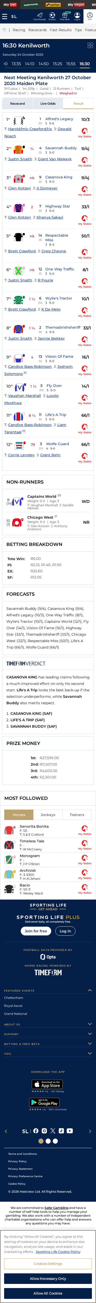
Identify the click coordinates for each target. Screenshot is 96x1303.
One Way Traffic (59, 269)
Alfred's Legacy (59, 119)
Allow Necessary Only (48, 1278)
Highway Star (57, 206)
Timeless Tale (32, 841)
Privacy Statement (20, 1169)
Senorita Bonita (34, 826)
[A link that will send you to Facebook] (36, 1131)
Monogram (30, 855)
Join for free (36, 931)
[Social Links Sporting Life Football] (55, 1141)
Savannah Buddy (61, 148)
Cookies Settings (48, 1263)
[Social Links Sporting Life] (41, 1141)
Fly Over (54, 385)
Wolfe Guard (57, 444)
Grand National (15, 1014)
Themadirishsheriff (62, 327)
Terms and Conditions (22, 1154)
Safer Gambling (56, 1208)
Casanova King (58, 177)
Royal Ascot (13, 1006)
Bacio (25, 885)
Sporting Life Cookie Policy (58, 1252)
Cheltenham (13, 998)
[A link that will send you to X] (53, 1131)
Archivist (28, 870)
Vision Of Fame (59, 356)
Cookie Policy (17, 1183)
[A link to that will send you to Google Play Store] (48, 1105)
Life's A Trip (55, 414)
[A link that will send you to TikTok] (61, 1131)
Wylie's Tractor (58, 298)
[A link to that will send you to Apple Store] (48, 1087)
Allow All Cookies (48, 1293)
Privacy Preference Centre (25, 1176)
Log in (65, 931)
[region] (48, 1266)
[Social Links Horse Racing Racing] (48, 1141)
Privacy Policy (17, 1161)
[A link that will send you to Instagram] (44, 1131)
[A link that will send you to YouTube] (70, 1131)
